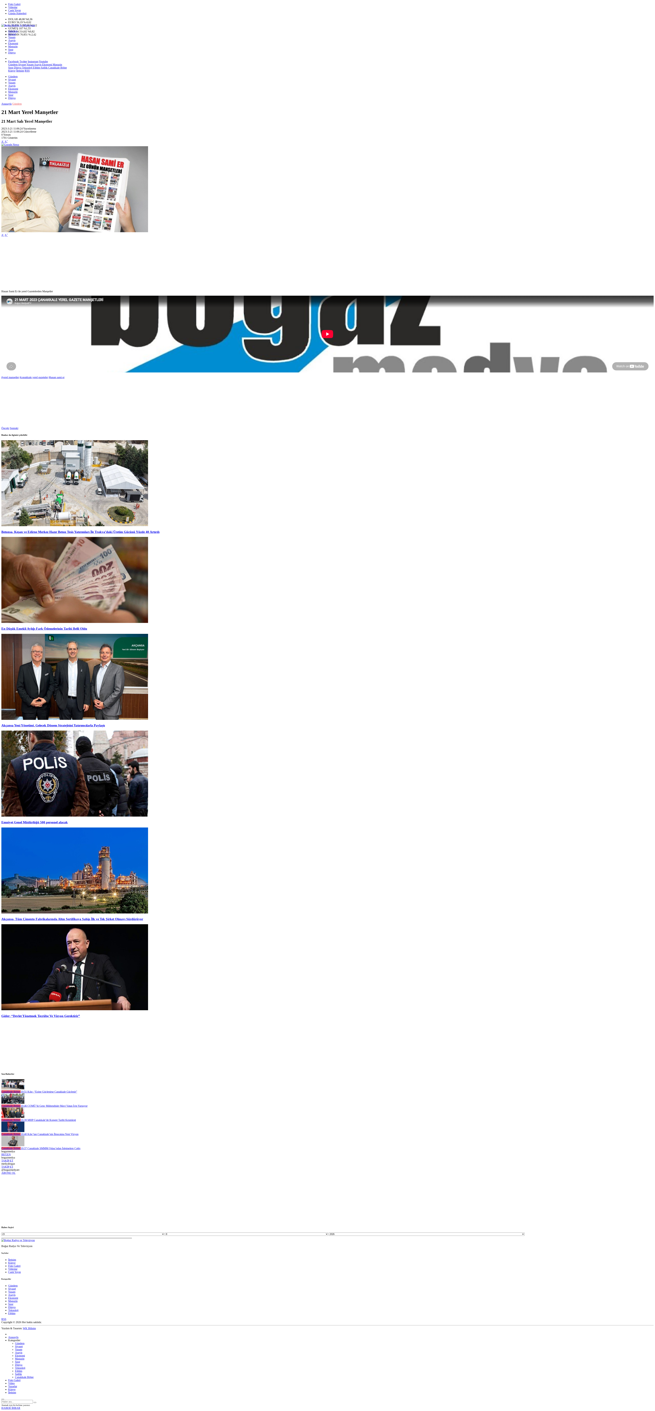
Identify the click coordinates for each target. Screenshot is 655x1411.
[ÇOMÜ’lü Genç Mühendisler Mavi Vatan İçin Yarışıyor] (12, 1102)
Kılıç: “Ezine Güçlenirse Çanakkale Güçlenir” (49, 1091)
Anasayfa (6, 103)
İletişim (20, 70)
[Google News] (10, 144)
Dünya (12, 52)
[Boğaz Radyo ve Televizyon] (18, 25)
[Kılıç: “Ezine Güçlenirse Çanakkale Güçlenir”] (12, 1088)
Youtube (43, 61)
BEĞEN (6, 1154)
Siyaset (12, 34)
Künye (12, 70)
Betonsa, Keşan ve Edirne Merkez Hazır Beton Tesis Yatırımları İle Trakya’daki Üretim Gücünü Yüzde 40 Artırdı (80, 532)
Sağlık (44, 67)
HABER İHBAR (10, 1408)
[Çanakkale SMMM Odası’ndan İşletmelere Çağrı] (12, 1145)
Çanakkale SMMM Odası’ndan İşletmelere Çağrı (50, 1148)
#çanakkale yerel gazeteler (34, 377)
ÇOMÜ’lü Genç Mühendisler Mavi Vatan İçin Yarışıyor (54, 1105)
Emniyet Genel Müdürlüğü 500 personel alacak (34, 822)
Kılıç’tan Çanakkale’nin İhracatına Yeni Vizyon (49, 1134)
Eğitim (36, 67)
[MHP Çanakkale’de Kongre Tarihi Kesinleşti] (12, 1116)
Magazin (13, 46)
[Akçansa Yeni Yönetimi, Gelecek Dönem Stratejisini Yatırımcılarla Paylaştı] (74, 718)
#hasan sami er (56, 377)
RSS (27, 70)
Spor (10, 49)
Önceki (5, 428)
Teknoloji (26, 67)
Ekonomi (13, 43)
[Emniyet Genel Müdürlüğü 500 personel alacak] (74, 815)
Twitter (23, 61)
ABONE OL (8, 1172)
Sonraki (14, 428)
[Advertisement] (103, 263)
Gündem (13, 31)
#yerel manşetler (10, 377)
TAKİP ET (7, 1160)
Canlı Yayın (14, 10)
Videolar (12, 7)
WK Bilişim (29, 1328)
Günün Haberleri (17, 13)
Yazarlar (12, 1386)
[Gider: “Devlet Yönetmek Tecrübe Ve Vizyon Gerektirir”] (74, 1009)
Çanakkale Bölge (57, 67)
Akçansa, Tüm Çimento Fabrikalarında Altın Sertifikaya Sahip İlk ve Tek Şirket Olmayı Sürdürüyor (72, 919)
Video (11, 1383)
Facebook (13, 61)
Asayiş (12, 40)
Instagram (33, 61)
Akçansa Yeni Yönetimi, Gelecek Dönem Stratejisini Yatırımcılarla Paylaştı (53, 725)
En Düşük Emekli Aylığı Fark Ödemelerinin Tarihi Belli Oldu (44, 628)
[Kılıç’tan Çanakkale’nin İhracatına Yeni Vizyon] (12, 1131)
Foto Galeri (14, 4)
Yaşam (11, 37)
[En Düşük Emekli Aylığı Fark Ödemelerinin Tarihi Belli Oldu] (74, 622)
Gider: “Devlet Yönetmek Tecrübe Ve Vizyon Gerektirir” (40, 1016)
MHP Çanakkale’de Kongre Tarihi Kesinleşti (48, 1120)
